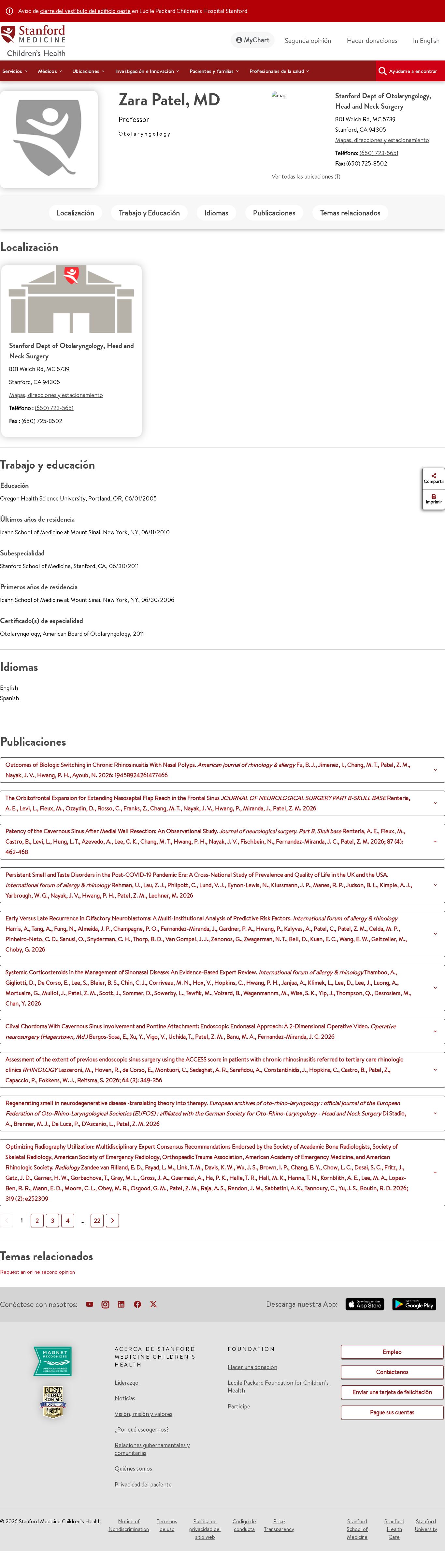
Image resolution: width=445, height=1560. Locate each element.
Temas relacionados (350, 213)
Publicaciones (274, 213)
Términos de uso (167, 1525)
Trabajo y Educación (149, 213)
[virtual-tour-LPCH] (89, 1305)
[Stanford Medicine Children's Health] (32, 40)
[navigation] (222, 70)
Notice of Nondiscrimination (128, 1525)
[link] (429, 40)
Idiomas (216, 213)
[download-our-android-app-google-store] (414, 1304)
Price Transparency (279, 1525)
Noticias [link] (125, 1398)
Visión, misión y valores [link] (143, 1414)
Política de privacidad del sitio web (205, 1529)
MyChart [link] (256, 39)
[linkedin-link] (121, 1305)
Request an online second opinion (37, 1271)
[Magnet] (52, 1361)
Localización (75, 213)
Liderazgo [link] (126, 1383)
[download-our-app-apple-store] (364, 1304)
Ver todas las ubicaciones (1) (306, 176)
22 (97, 1221)
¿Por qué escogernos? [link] (142, 1429)
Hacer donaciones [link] (372, 40)
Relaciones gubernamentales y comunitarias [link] (152, 1449)
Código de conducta (244, 1525)
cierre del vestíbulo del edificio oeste (85, 11)
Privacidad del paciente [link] (143, 1484)
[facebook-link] (137, 1305)
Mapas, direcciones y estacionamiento (382, 140)
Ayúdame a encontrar (413, 71)
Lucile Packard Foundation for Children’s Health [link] (278, 1386)
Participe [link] (239, 1406)
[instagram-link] (105, 1305)
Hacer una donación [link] (252, 1367)
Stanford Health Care (394, 1529)
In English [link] (426, 40)
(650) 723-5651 (379, 153)
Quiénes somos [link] (133, 1469)
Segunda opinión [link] (308, 40)
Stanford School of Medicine (357, 1529)
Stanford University (426, 1525)
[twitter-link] (153, 1305)
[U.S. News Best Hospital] (52, 1402)
